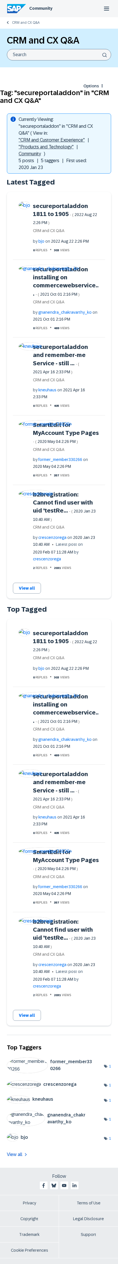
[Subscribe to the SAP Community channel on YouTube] (64, 1185)
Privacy (29, 1203)
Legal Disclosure (88, 1218)
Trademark (29, 1234)
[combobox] (59, 54)
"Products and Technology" (46, 146)
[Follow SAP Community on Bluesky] (54, 1185)
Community (40, 8)
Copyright (29, 1218)
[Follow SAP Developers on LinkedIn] (74, 1185)
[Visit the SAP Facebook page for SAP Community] (43, 1185)
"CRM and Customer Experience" (52, 140)
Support (88, 1234)
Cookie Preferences (29, 1250)
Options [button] (91, 86)
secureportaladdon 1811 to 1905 (65, 214)
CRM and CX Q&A (26, 23)
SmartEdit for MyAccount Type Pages (66, 433)
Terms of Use (89, 1203)
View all (27, 588)
